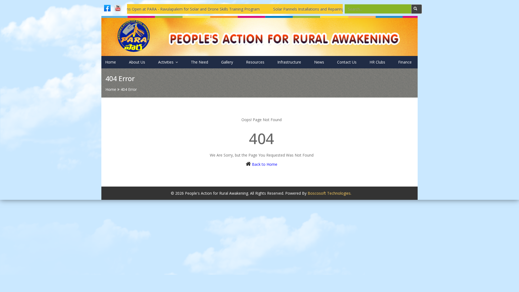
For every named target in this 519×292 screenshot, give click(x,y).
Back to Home (264, 164)
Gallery (227, 62)
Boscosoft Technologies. (329, 193)
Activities (166, 62)
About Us (137, 62)
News (319, 62)
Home (110, 62)
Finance (405, 62)
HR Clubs (377, 62)
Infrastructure (289, 62)
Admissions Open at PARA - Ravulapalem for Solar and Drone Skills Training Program (173, 9)
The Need (199, 62)
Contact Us (347, 62)
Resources (255, 62)
